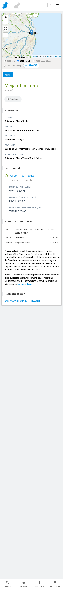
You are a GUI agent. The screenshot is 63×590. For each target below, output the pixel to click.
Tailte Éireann (56, 56)
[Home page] (5, 6)
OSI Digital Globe (43, 61)
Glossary (39, 586)
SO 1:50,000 (55, 242)
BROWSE (33, 65)
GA (50, 5)
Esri (48, 56)
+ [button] (6, 17)
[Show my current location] (5, 35)
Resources (55, 586)
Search (8, 586)
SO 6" (52, 237)
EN (57, 5)
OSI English (25, 61)
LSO (52, 229)
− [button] (6, 22)
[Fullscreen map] (5, 28)
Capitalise (14, 99)
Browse (23, 586)
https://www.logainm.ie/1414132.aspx (22, 300)
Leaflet (34, 56)
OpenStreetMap (14, 65)
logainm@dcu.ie (24, 284)
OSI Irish (11, 61)
